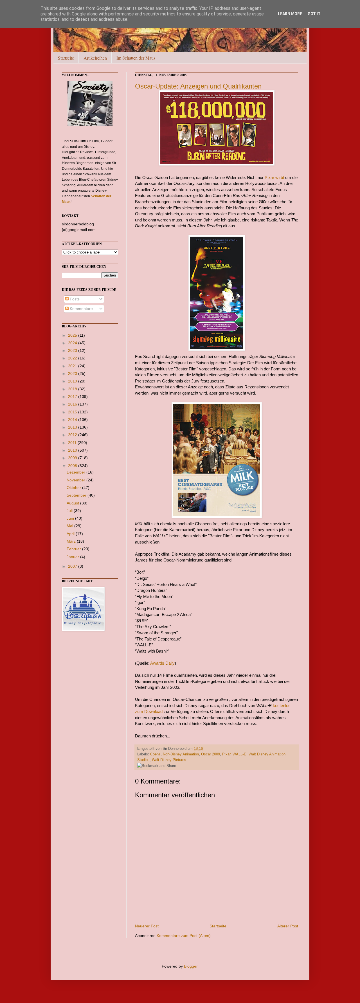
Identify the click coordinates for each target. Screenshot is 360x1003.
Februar (74, 549)
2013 (73, 427)
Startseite (66, 58)
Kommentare (81, 308)
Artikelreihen (95, 58)
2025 (73, 335)
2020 (73, 373)
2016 (73, 404)
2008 (73, 465)
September (77, 495)
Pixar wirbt (274, 177)
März (72, 541)
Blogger (190, 966)
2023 (73, 350)
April (71, 533)
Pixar (226, 754)
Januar (73, 556)
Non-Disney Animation (181, 754)
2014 (73, 419)
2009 (73, 458)
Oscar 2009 (210, 754)
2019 (73, 381)
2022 (73, 358)
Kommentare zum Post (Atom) (184, 935)
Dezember (76, 472)
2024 (73, 343)
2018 (73, 389)
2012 (73, 435)
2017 (73, 396)
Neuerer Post (147, 926)
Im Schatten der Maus (135, 58)
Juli (70, 510)
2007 (73, 566)
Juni (71, 518)
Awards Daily (162, 663)
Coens (155, 754)
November (76, 480)
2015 (73, 412)
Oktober (74, 487)
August (73, 503)
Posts (74, 299)
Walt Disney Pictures (169, 760)
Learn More (290, 14)
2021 (73, 366)
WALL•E (239, 754)
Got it (314, 14)
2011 (73, 442)
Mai (70, 526)
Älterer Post (287, 926)
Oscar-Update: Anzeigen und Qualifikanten (198, 86)
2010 (73, 450)
